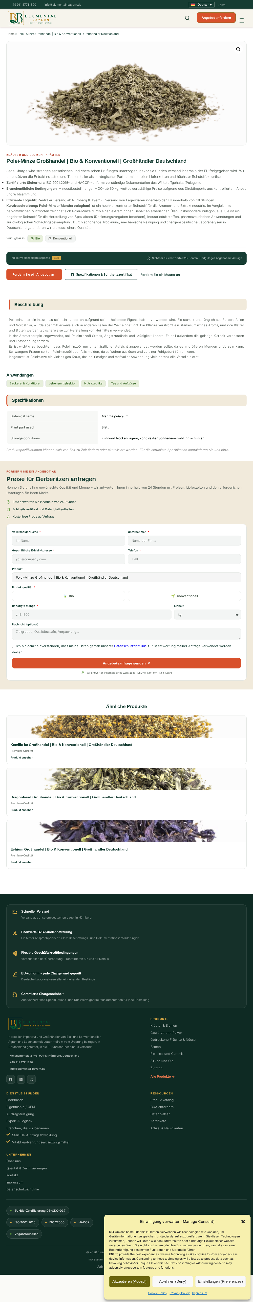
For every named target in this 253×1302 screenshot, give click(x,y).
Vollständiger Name (25, 532)
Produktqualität (22, 587)
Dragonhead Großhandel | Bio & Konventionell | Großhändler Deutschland (73, 797)
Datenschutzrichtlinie (130, 646)
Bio (71, 596)
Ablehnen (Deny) (172, 1281)
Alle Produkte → (162, 1076)
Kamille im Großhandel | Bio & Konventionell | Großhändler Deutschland (71, 745)
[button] (243, 1221)
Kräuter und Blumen (24, 155)
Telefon (133, 550)
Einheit (179, 606)
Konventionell (187, 596)
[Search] (187, 18)
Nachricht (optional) (25, 624)
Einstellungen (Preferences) (220, 1281)
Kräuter (53, 155)
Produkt (17, 569)
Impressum (199, 1293)
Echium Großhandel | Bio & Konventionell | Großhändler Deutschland (69, 849)
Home (10, 34)
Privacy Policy (180, 1293)
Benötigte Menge (24, 606)
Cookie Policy (157, 1293)
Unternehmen (137, 532)
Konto (222, 5)
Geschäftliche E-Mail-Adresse (32, 550)
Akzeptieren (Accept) (129, 1281)
